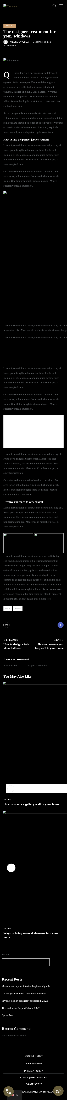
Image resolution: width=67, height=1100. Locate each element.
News (7, 608)
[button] (11, 867)
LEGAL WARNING (33, 1063)
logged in (23, 665)
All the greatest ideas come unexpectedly (24, 993)
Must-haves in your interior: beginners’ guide (26, 986)
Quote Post (7, 1015)
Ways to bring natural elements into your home (30, 935)
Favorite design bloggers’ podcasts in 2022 (25, 1000)
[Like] (6, 625)
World (18, 608)
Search (5, 954)
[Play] (10, 788)
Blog (9, 26)
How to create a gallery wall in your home (31, 804)
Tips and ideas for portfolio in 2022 (21, 1008)
